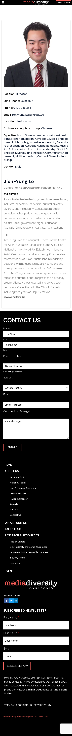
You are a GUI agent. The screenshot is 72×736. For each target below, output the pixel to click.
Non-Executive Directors (23, 488)
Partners (14, 509)
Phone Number (12, 356)
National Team (18, 482)
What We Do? (17, 477)
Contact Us (15, 515)
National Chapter (19, 499)
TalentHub (13, 529)
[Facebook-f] (6, 600)
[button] (11, 2)
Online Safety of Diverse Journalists (28, 547)
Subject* (8, 377)
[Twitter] (11, 600)
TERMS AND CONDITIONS (18, 705)
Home (9, 464)
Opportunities (16, 522)
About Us (12, 471)
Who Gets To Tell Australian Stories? (29, 552)
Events (10, 571)
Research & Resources (22, 535)
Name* (7, 328)
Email (7, 648)
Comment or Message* (16, 411)
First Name (10, 617)
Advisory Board (18, 493)
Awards (14, 504)
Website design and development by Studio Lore (25, 716)
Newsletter (16, 563)
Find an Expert (17, 541)
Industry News (17, 557)
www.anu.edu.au (14, 297)
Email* (7, 394)
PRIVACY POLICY (42, 705)
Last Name (10, 633)
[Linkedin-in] (16, 600)
